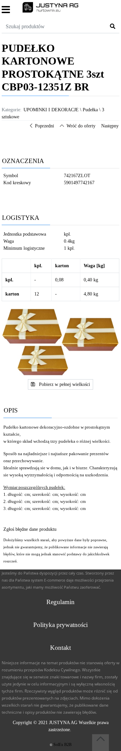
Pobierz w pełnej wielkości (64, 384)
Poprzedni (44, 125)
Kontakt (60, 647)
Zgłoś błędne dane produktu (29, 529)
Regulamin (60, 601)
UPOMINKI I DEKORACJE (51, 109)
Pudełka (90, 109)
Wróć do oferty (81, 125)
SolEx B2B (62, 744)
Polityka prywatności (60, 624)
